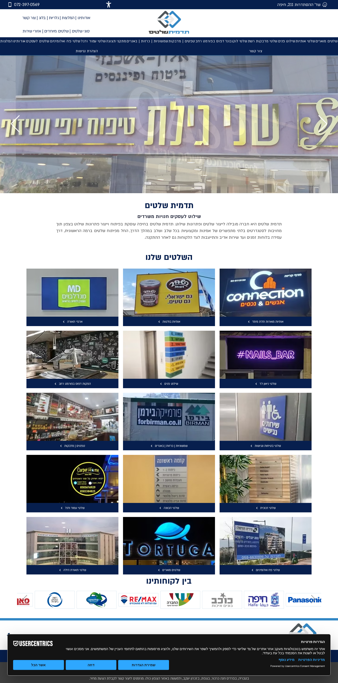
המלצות (68, 17)
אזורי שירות (32, 31)
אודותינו (83, 17)
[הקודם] (15, 124)
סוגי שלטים (81, 31)
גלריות (54, 17)
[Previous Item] (25, 599)
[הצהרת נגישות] (109, 4)
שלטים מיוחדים (56, 31)
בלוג (42, 17)
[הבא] (322, 124)
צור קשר (29, 17)
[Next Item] (313, 599)
